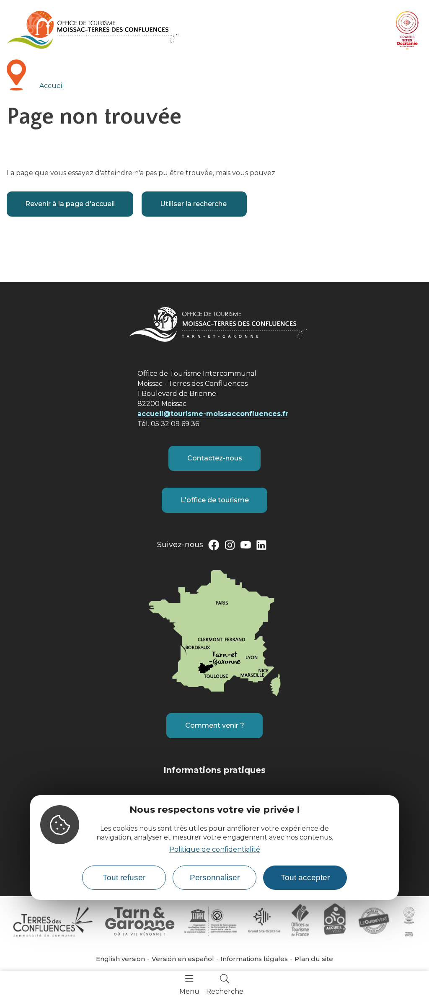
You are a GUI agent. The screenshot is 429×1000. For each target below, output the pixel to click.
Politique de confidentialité (214, 849)
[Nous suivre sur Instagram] (229, 546)
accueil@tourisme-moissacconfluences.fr (212, 414)
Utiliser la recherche (194, 204)
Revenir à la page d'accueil (70, 204)
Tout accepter (305, 877)
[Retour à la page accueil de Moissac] (93, 29)
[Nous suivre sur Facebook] (213, 546)
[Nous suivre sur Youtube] (245, 546)
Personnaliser (215, 877)
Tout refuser (124, 877)
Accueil (51, 86)
